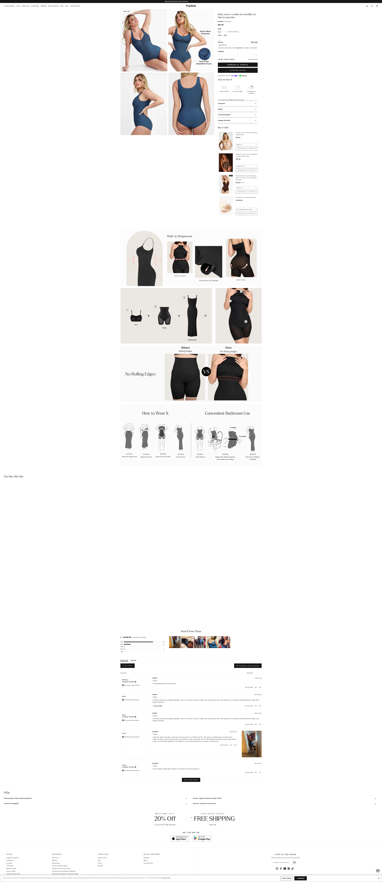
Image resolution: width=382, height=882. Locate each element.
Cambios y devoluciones (13, 874)
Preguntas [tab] (133, 661)
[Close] (379, 878)
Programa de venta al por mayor (61, 868)
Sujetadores (35, 6)
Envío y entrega (10, 871)
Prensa (100, 863)
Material (220, 109)
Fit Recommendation (224, 114)
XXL (223, 45)
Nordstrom (147, 857)
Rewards (54, 860)
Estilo (219, 29)
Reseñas (100, 865)
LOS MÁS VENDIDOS (9, 6)
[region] (200, 642)
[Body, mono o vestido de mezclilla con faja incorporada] (47, 545)
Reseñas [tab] (124, 661)
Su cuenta (9, 863)
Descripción (221, 103)
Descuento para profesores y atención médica (65, 874)
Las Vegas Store (75, 6)
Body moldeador (53, 6)
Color (222, 35)
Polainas (236, 31)
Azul (219, 38)
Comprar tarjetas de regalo (59, 865)
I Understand (300, 878)
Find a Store (9, 865)
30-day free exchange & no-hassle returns (232, 100)
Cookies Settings (286, 878)
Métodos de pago (11, 868)
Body (219, 31)
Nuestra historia (102, 857)
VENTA (66, 6)
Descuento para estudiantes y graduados (64, 871)
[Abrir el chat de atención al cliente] (377, 870)
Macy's (146, 860)
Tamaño (238, 42)
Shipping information (224, 120)
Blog (99, 860)
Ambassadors (56, 863)
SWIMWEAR (44, 6)
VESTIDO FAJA (26, 6)
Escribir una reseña (250, 666)
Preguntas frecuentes (12, 857)
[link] (191, 6)
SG (221, 45)
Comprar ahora (238, 70)
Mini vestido (224, 31)
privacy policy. (166, 878)
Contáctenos (10, 860)
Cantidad (221, 51)
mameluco (231, 31)
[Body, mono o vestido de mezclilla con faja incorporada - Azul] (2, 611)
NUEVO (18, 6)
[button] (143, 40)
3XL (226, 45)
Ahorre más (55, 857)
